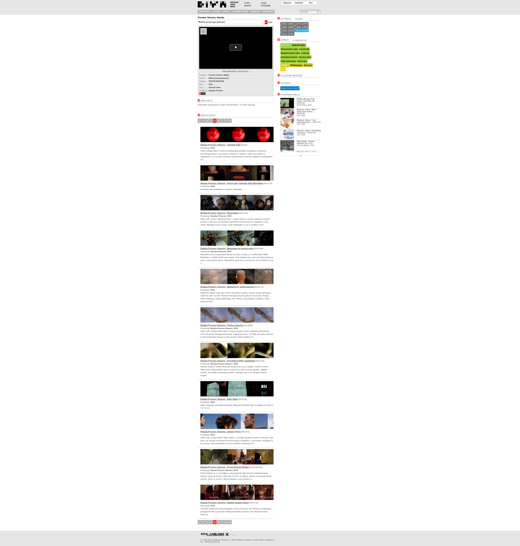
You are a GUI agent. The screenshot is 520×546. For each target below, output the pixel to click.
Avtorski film (304, 49)
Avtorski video (298, 45)
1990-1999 (301, 27)
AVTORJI (216, 12)
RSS (311, 3)
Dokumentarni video (289, 49)
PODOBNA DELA (290, 94)
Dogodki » (285, 65)
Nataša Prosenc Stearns (290, 88)
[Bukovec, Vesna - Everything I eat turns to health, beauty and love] (289, 139)
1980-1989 (287, 27)
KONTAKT (299, 3)
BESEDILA (255, 12)
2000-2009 (287, 30)
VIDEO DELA (204, 12)
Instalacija (305, 53)
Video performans (288, 61)
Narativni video (305, 57)
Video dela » (285, 45)
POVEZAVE (266, 6)
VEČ (203, 93)
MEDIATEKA (268, 12)
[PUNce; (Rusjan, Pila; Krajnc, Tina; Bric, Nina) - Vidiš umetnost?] (287, 107)
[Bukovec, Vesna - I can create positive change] (289, 129)
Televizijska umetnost (289, 57)
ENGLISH (287, 3)
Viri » (283, 69)
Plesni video (302, 61)
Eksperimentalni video (290, 53)
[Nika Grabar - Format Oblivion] (287, 150)
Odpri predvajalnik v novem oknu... (235, 71)
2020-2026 (287, 33)
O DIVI (247, 3)
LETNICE (285, 18)
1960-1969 (287, 23)
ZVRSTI (226, 12)
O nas (263, 3)
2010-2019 (301, 30)
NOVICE (247, 6)
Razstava (308, 65)
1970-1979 (301, 23)
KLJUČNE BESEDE (240, 12)
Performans (296, 65)
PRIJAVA (233, 535)
